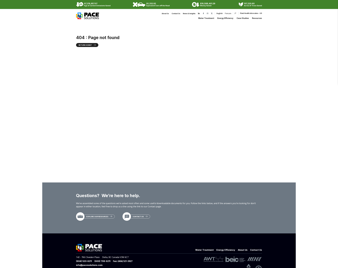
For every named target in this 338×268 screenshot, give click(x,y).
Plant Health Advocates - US (251, 13)
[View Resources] (80, 216)
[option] (227, 13)
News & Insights (189, 14)
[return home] (87, 17)
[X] (212, 13)
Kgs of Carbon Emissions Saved (97, 6)
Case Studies (243, 18)
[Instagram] (207, 13)
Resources (257, 18)
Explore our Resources (97, 217)
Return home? (85, 45)
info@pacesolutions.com (89, 265)
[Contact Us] (127, 216)
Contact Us (176, 14)
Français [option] (228, 13)
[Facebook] (203, 13)
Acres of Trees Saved (253, 6)
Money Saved (205, 6)
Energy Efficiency (225, 18)
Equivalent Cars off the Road (158, 6)
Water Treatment (206, 18)
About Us (165, 14)
